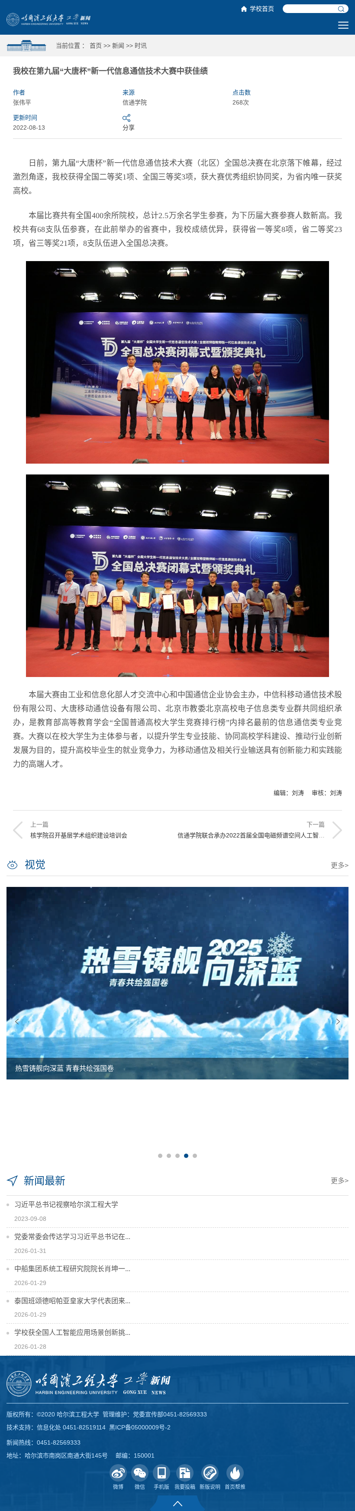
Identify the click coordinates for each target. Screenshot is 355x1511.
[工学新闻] (48, 19)
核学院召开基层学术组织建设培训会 (78, 835)
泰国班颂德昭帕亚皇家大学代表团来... (72, 1301)
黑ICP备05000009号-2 (140, 1427)
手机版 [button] (161, 1487)
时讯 (141, 45)
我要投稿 (184, 1487)
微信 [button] (140, 1487)
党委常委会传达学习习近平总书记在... (72, 1236)
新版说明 (210, 1487)
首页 (96, 45)
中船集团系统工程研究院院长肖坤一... (72, 1268)
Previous (17, 1021)
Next (338, 1021)
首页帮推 (235, 1487)
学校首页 (262, 8)
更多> (340, 865)
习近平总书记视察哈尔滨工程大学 (66, 1204)
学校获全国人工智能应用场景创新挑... (72, 1332)
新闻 (118, 45)
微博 (118, 1487)
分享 (129, 127)
